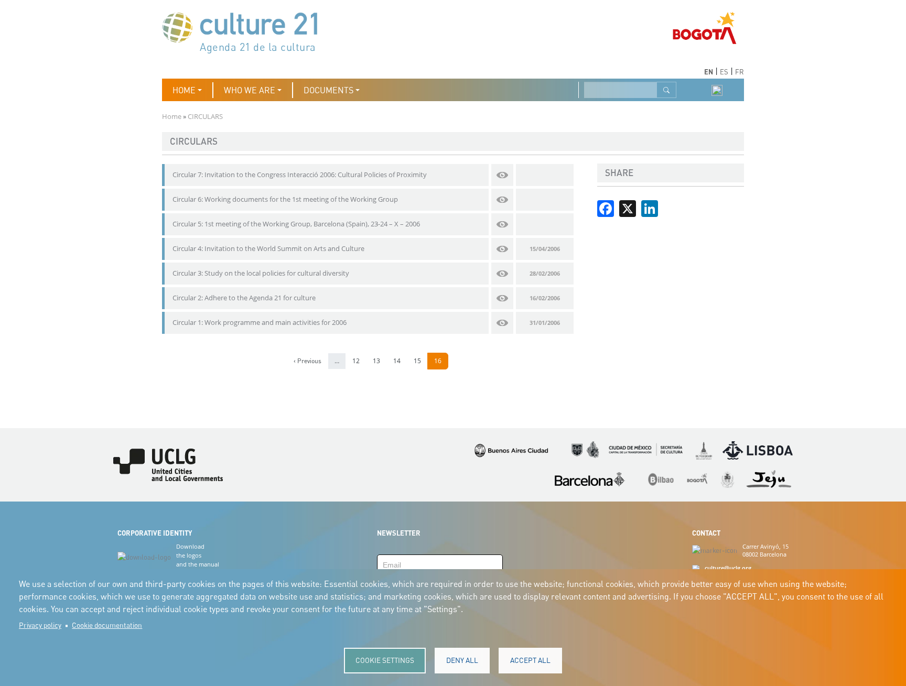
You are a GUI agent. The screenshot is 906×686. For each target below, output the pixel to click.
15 (420, 360)
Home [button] (184, 90)
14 (400, 360)
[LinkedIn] (649, 207)
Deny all (462, 660)
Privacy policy (40, 625)
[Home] (245, 32)
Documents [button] (328, 90)
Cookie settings (384, 660)
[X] (627, 207)
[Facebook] (605, 207)
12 (359, 360)
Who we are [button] (249, 90)
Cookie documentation (107, 625)
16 (441, 360)
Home (171, 116)
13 (379, 360)
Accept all (530, 660)
